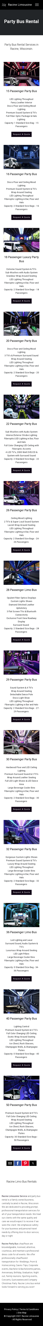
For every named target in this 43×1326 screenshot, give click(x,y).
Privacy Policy (11, 1309)
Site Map (22, 1313)
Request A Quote (21, 134)
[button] (10, 1163)
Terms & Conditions (29, 1309)
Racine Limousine (20, 4)
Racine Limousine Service (14, 1196)
